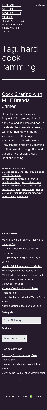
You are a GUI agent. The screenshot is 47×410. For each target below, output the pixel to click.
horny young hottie (11, 185)
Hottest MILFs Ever (31, 185)
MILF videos (14, 380)
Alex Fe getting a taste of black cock (22, 306)
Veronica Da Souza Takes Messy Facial (23, 373)
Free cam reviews (12, 349)
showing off (16, 193)
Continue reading (12, 158)
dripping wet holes (11, 182)
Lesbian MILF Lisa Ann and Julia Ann (22, 266)
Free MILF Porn (17, 380)
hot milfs (7, 380)
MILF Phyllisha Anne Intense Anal (20, 270)
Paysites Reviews (21, 380)
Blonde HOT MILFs (27, 172)
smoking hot (29, 193)
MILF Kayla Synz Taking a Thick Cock (22, 275)
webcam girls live (31, 380)
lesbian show (8, 189)
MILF (18, 189)
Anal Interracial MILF (10, 380)
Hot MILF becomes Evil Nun (26, 380)
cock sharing (31, 178)
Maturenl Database (4, 380)
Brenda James (17, 178)
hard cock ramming (31, 182)
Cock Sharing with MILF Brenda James (22, 100)
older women (28, 189)
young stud (22, 196)
